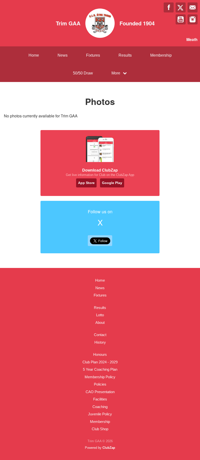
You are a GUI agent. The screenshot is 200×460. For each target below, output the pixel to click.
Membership (161, 55)
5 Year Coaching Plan (100, 369)
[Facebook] (169, 7)
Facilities (100, 399)
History (100, 342)
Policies (100, 384)
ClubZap (108, 448)
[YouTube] (181, 19)
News (63, 55)
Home (34, 55)
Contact (100, 335)
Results (125, 55)
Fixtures (93, 55)
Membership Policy (100, 377)
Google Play (112, 183)
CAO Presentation (100, 392)
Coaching (100, 407)
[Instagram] (193, 19)
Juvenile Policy (100, 414)
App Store (86, 183)
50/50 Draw (83, 73)
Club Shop (100, 429)
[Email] (193, 7)
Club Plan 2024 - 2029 (100, 362)
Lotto (100, 315)
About (100, 322)
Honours (100, 354)
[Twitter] (181, 7)
